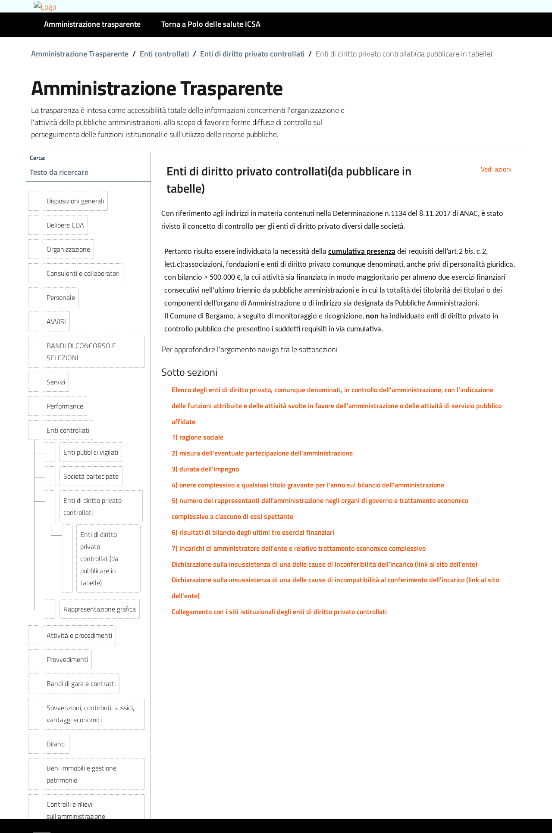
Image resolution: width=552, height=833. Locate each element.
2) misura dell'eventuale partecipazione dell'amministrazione (262, 453)
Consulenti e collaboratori (83, 273)
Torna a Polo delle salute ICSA (210, 24)
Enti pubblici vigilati (90, 452)
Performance (65, 406)
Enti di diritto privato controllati (252, 53)
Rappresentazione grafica (99, 609)
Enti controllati (164, 53)
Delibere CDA (65, 225)
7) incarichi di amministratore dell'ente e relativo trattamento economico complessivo (299, 548)
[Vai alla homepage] (276, 6)
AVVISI (56, 321)
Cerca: (37, 157)
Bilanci (56, 744)
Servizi (56, 382)
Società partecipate (91, 476)
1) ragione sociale (197, 437)
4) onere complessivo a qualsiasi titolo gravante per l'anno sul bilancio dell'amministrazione (308, 485)
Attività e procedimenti (79, 635)
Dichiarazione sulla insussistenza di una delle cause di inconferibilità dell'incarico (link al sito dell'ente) (324, 564)
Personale (61, 297)
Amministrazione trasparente (92, 24)
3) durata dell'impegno (205, 469)
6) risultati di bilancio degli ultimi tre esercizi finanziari (253, 532)
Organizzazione (68, 249)
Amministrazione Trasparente (80, 53)
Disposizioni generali (75, 201)
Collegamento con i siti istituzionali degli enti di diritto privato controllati (279, 611)
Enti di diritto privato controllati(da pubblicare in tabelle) (99, 558)
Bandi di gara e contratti (81, 683)
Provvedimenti (67, 659)
